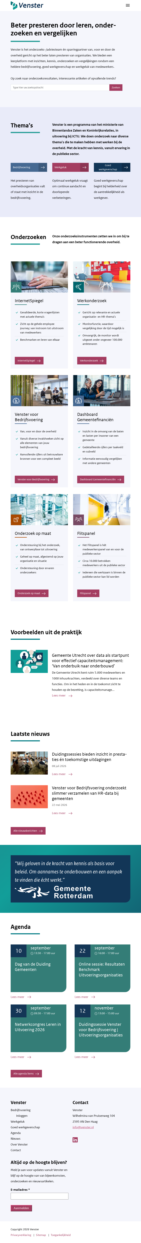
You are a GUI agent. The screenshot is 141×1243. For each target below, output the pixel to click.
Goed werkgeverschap (108, 167)
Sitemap (41, 1235)
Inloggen (22, 1116)
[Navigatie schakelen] (128, 5)
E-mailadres (20, 1190)
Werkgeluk (61, 167)
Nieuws (15, 1139)
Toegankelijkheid (61, 1235)
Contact (16, 1150)
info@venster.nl (83, 1127)
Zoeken (116, 87)
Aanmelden (21, 1208)
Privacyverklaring (21, 1235)
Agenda (16, 1133)
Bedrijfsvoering (21, 167)
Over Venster (19, 1144)
